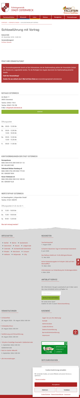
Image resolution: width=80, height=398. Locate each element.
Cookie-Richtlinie (45, 394)
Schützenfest (5, 318)
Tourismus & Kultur (8, 17)
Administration (47, 324)
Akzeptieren (56, 384)
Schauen (26, 251)
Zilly (25, 254)
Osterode (7, 249)
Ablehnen (45, 390)
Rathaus (45, 17)
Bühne (14, 243)
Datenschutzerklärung (57, 394)
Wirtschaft (23, 17)
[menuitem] (8, 17)
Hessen (17, 246)
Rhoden (6, 251)
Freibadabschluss (7, 326)
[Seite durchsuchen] (78, 263)
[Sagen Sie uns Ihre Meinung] (78, 260)
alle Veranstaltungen (8, 358)
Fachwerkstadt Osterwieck (22, 249)
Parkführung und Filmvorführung (12, 334)
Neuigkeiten (57, 17)
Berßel (6, 243)
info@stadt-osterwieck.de (14, 108)
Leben (34, 17)
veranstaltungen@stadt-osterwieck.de (50, 79)
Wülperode (17, 254)
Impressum (67, 394)
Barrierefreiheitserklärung (50, 332)
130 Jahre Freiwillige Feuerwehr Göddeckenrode (17, 342)
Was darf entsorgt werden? (9, 224)
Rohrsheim (16, 251)
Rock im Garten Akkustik (9, 350)
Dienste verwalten (40, 379)
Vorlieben (67, 390)
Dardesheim (23, 243)
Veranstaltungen (72, 17)
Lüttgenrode (27, 246)
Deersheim (7, 246)
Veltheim (7, 254)
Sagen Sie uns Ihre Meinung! (51, 318)
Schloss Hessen (6, 42)
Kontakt (40, 112)
